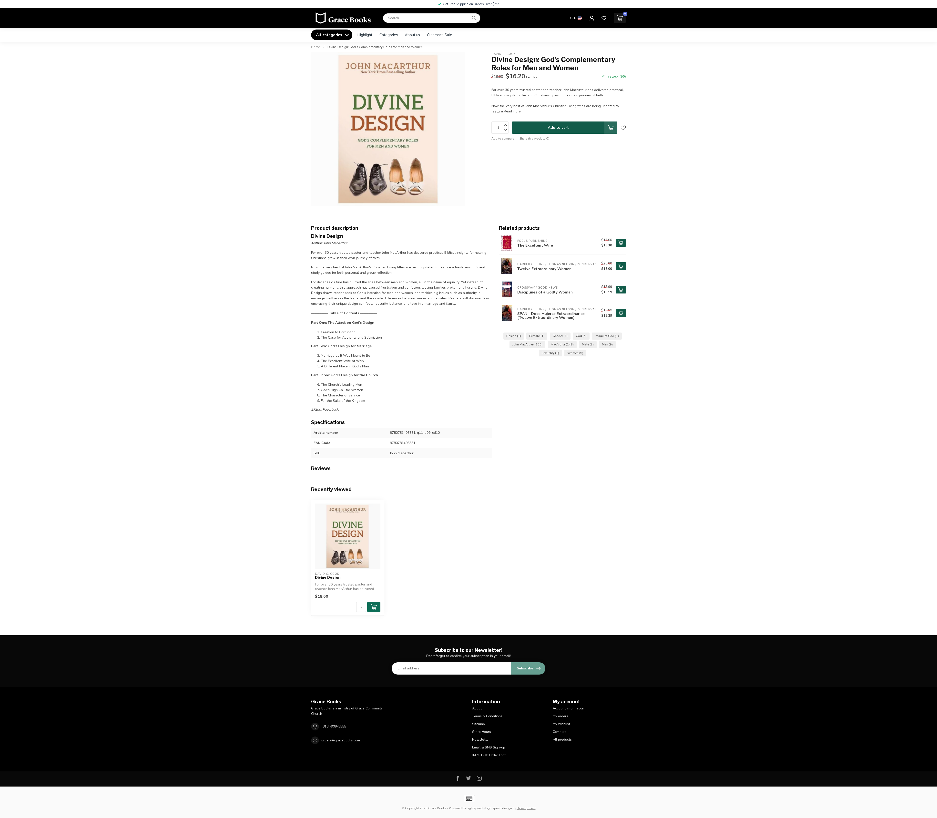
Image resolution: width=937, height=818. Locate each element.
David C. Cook (503, 53)
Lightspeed (475, 808)
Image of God (607, 336)
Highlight (364, 34)
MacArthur (562, 344)
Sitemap (478, 724)
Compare (560, 731)
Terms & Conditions (487, 716)
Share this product (532, 138)
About (477, 708)
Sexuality (550, 353)
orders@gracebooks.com (340, 740)
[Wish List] (603, 18)
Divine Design (327, 577)
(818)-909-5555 (333, 726)
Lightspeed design (498, 808)
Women (575, 353)
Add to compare (502, 138)
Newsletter (481, 739)
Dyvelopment (526, 808)
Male (588, 344)
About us (412, 34)
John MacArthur (527, 344)
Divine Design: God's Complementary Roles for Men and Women (375, 47)
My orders (560, 716)
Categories (388, 34)
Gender (560, 336)
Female (536, 336)
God (581, 336)
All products (562, 739)
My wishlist (561, 724)
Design (513, 336)
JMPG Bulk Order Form (489, 755)
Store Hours (481, 731)
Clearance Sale (439, 34)
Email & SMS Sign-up (488, 747)
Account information (568, 708)
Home (315, 47)
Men (607, 344)
